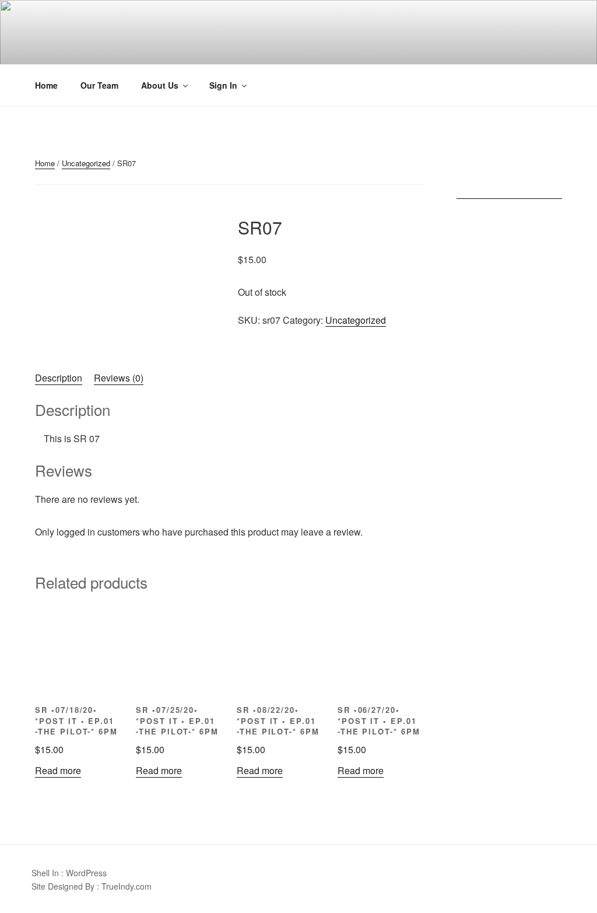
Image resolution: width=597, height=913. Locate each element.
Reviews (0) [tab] (118, 377)
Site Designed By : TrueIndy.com (91, 886)
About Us (159, 85)
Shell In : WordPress (69, 873)
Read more (58, 770)
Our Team (99, 85)
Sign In (223, 85)
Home (46, 85)
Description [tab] (58, 377)
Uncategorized (86, 163)
